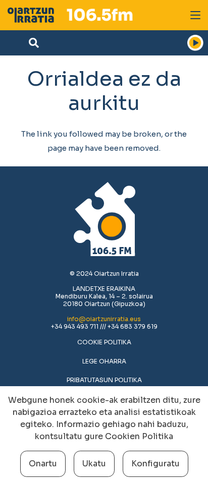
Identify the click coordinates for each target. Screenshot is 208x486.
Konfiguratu (155, 463)
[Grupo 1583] (31, 15)
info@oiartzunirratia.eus (104, 319)
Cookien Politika (139, 436)
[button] (195, 15)
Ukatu (94, 463)
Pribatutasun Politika (104, 380)
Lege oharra (104, 361)
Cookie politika (104, 342)
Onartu (43, 463)
